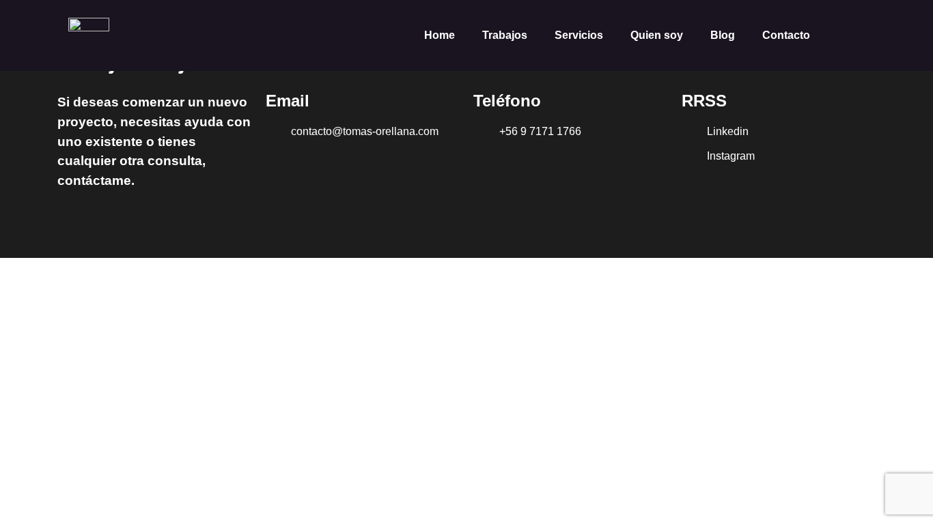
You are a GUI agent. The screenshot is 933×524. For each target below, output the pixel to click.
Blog (722, 35)
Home (439, 35)
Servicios (579, 35)
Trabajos (504, 35)
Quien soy (656, 35)
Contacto (786, 35)
